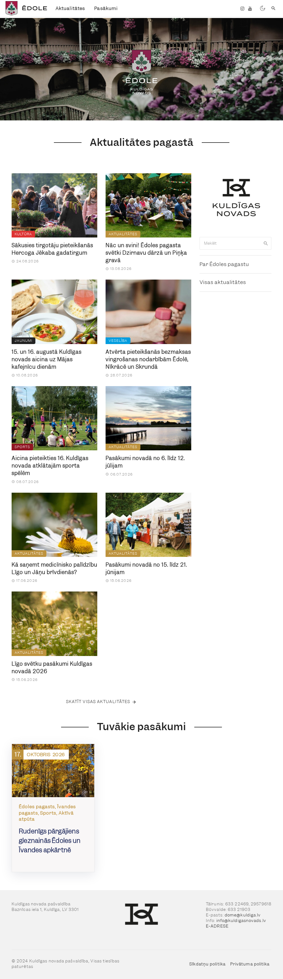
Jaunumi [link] (23, 340)
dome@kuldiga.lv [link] (243, 915)
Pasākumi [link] (106, 8)
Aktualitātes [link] (70, 8)
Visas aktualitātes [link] (223, 282)
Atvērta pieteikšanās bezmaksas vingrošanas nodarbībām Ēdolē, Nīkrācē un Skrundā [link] (148, 359)
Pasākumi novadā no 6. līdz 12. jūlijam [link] (145, 462)
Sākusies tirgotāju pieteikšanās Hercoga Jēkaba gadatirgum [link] (52, 249)
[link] (25, 8)
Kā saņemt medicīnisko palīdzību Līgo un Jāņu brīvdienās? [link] (54, 568)
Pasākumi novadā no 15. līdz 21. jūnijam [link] (146, 568)
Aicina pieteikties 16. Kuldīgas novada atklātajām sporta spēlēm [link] (50, 466)
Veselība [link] (118, 340)
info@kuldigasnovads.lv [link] (241, 920)
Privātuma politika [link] (250, 964)
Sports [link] (22, 447)
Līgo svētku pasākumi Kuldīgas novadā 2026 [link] (52, 667)
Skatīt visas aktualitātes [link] (98, 701)
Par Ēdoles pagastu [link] (224, 264)
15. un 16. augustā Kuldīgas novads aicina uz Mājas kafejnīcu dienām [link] (47, 359)
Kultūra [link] (23, 234)
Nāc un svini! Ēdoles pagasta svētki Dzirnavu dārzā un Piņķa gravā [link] (146, 253)
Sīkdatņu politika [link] (207, 964)
